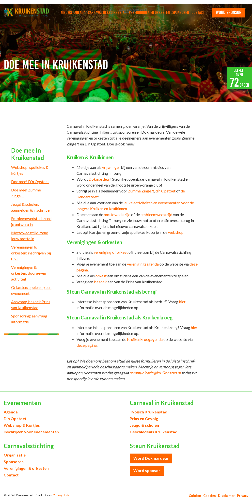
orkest (101, 275)
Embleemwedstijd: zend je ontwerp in (31, 221)
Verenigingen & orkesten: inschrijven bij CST (31, 253)
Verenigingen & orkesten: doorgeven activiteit (28, 273)
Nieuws (66, 12)
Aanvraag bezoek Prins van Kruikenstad (30, 304)
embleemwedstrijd (156, 214)
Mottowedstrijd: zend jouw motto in (29, 235)
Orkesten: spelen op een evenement (31, 290)
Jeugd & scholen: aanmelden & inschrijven (31, 207)
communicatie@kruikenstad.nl (155, 372)
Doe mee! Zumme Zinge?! (26, 193)
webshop (176, 232)
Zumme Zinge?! (141, 191)
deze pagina (87, 345)
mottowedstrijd (117, 214)
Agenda (79, 12)
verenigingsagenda (143, 264)
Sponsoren (180, 12)
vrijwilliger (111, 167)
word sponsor (228, 12)
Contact (198, 12)
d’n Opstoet (165, 191)
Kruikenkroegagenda (145, 339)
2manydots (61, 495)
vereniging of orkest (111, 252)
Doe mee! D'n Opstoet (30, 181)
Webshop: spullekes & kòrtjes (29, 170)
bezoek (100, 281)
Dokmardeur (99, 179)
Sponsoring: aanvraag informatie (29, 319)
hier (182, 301)
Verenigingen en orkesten (149, 12)
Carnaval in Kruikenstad (107, 12)
